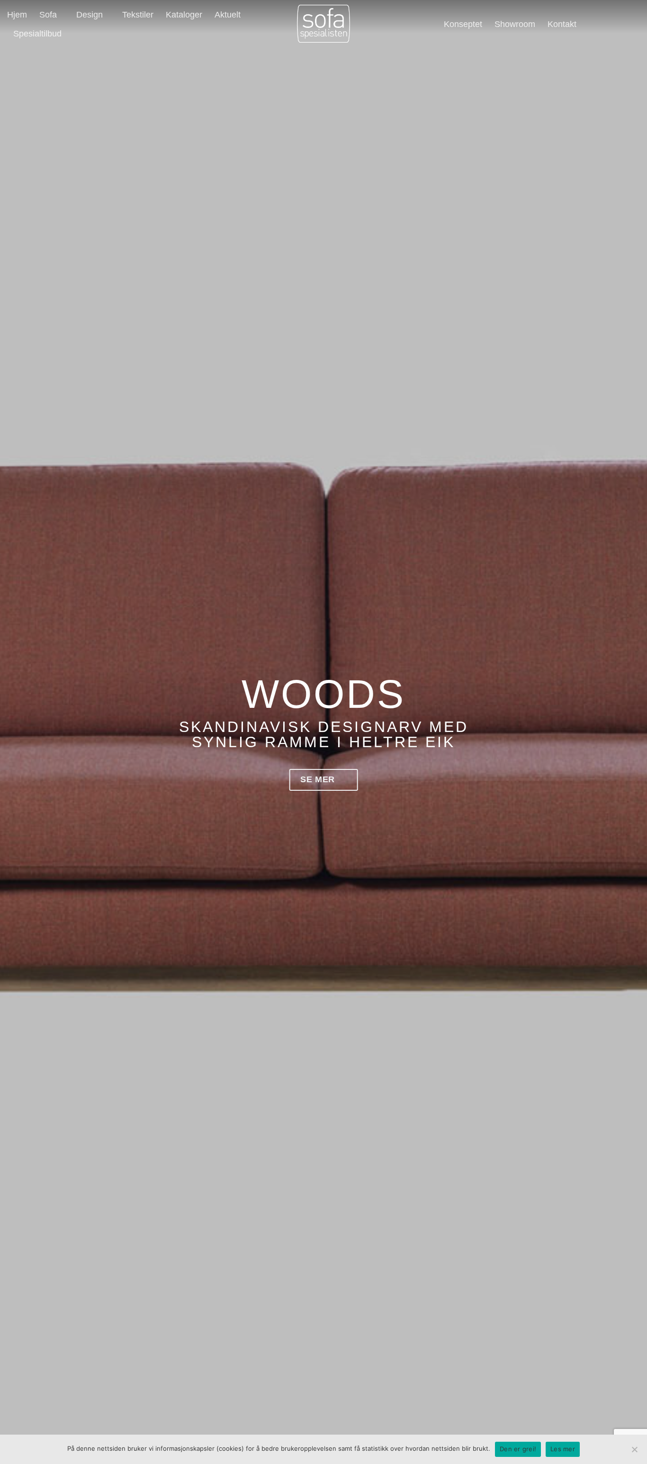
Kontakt (562, 24)
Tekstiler (137, 14)
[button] (592, 24)
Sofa (48, 14)
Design (89, 14)
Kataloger (184, 14)
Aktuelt (228, 14)
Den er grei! (518, 1449)
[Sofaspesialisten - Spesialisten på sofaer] (323, 23)
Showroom (514, 24)
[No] (634, 1452)
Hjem (17, 14)
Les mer (562, 1449)
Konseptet (463, 24)
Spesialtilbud (37, 33)
